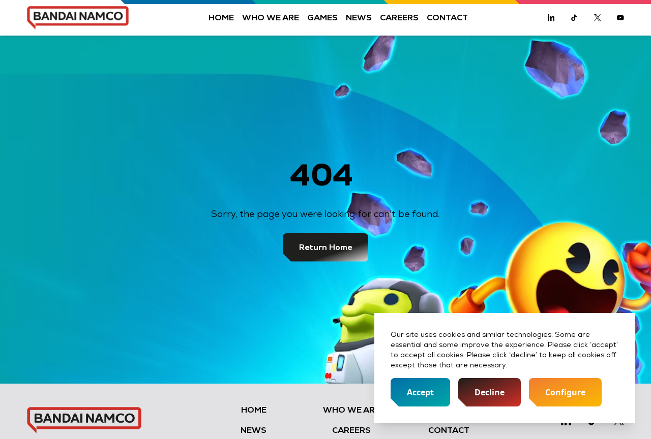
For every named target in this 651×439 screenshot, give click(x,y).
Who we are (270, 17)
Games (322, 17)
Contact (447, 17)
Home (221, 17)
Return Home (325, 247)
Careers (399, 17)
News (359, 17)
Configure (565, 392)
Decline (490, 392)
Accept (420, 392)
